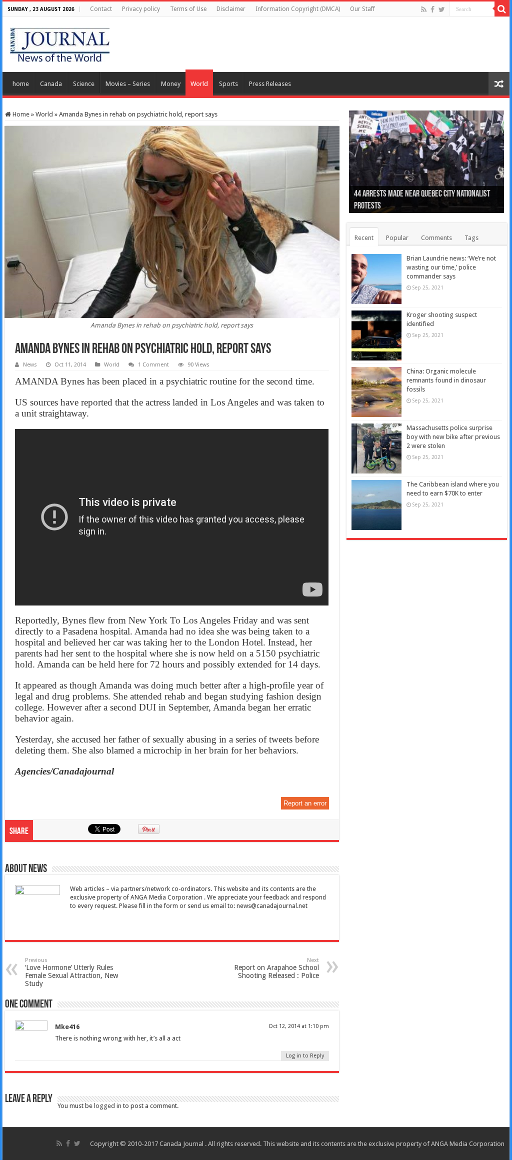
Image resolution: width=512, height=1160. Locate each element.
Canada (51, 84)
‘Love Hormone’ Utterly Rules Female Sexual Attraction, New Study (71, 972)
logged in (108, 1106)
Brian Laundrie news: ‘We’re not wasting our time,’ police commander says (451, 267)
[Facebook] (433, 10)
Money (170, 84)
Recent (364, 238)
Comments (436, 238)
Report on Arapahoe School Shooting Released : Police (276, 968)
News (30, 365)
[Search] (502, 9)
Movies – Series (128, 84)
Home (20, 114)
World (199, 84)
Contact (101, 9)
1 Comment (153, 365)
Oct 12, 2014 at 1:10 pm (298, 1026)
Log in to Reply (305, 1055)
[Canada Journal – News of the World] (60, 42)
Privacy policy (141, 9)
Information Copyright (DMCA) (298, 9)
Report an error (305, 803)
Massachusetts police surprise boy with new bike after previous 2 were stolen (453, 437)
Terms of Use (188, 9)
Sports (228, 84)
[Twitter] (442, 10)
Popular (397, 238)
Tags (471, 238)
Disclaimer (231, 9)
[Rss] (424, 10)
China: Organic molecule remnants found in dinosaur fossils (446, 380)
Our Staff (362, 9)
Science (83, 84)
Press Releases (270, 84)
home (20, 84)
